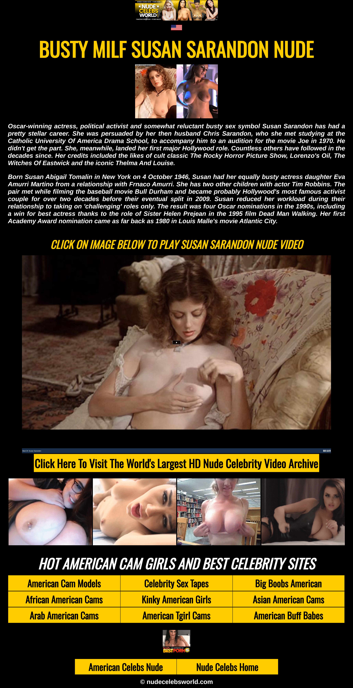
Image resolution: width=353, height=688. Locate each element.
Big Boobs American (288, 583)
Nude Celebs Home (227, 667)
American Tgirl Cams (176, 615)
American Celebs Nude (126, 667)
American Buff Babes (288, 615)
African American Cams (64, 599)
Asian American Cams (288, 599)
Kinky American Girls (176, 599)
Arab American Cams (64, 615)
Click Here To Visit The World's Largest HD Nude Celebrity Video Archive (176, 463)
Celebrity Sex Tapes (176, 583)
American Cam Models (64, 583)
